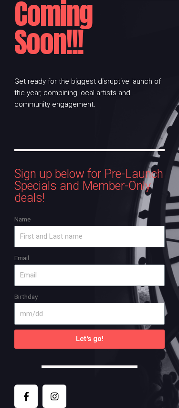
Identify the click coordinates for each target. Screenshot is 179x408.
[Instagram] (54, 396)
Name (22, 219)
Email (21, 258)
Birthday (26, 296)
